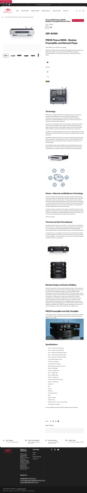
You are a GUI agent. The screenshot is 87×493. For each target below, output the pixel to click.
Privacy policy (11, 490)
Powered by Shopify (21, 488)
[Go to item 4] (26, 56)
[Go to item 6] (40, 55)
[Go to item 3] (19, 55)
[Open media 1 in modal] (22, 35)
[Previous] (27, 4)
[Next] (59, 4)
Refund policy (5, 490)
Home (2, 17)
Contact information (31, 490)
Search (34, 452)
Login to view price (6, 1)
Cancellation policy (23, 490)
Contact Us (35, 458)
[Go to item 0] (6, 56)
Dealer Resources (37, 456)
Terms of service (17, 490)
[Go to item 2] (13, 56)
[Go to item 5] (33, 56)
